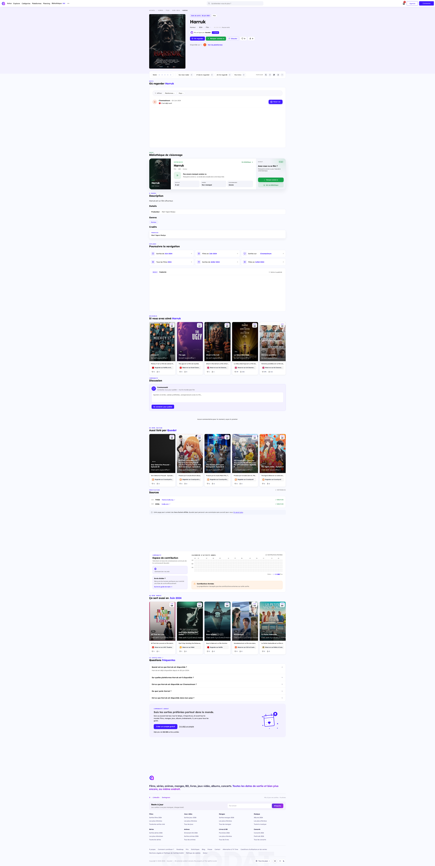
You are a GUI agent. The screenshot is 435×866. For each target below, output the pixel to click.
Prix (187, 849)
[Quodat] (151, 777)
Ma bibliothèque (246, 162)
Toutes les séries (155, 840)
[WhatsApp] (274, 74)
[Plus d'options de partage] (282, 74)
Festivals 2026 (259, 836)
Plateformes (169, 93)
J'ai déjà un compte (186, 726)
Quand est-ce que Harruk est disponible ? (169, 667)
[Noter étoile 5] (170, 74)
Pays (181, 93)
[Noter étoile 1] (159, 74)
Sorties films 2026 (155, 817)
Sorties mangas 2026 (226, 817)
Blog (203, 849)
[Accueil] (3, 3)
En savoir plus (238, 512)
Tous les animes (189, 840)
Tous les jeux (188, 824)
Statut (205, 853)
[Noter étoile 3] (165, 74)
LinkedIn (156, 797)
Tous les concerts (260, 840)
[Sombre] (283, 861)
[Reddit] (278, 74)
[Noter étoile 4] (167, 74)
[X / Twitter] (266, 74)
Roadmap (179, 849)
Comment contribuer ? (166, 849)
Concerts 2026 (259, 833)
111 (271, 372)
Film (214, 15)
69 (237, 372)
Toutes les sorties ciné (157, 824)
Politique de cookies (193, 853)
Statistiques (195, 849)
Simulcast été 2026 (191, 833)
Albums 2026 (258, 817)
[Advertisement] (217, 126)
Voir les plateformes (215, 45)
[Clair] (280, 861)
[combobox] (235, 3)
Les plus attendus (155, 821)
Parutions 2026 (224, 833)
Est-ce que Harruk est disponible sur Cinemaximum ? (174, 684)
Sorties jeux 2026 (190, 817)
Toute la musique (260, 824)
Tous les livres (224, 840)
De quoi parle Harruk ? (161, 691)
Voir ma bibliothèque (272, 185)
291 (265, 372)
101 (243, 372)
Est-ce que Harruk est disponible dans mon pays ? (173, 698)
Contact (217, 849)
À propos (152, 849)
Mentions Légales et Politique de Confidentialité (166, 853)
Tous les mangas (225, 824)
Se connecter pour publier (162, 407)
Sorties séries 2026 (156, 833)
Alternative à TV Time (230, 849)
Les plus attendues (156, 836)
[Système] (275, 861)
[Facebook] (270, 74)
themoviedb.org (167, 500)
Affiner (159, 93)
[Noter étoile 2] (162, 74)
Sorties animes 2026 (191, 836)
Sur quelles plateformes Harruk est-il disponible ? (173, 677)
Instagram (166, 797)
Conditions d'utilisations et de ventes (254, 849)
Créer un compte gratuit (165, 726)
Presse (210, 849)
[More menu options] (68, 3)
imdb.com (165, 504)
